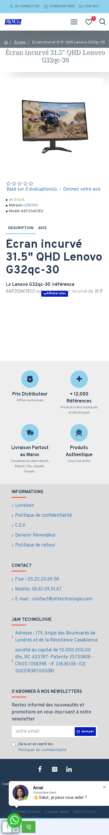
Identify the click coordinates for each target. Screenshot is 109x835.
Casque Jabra (57, 811)
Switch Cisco (84, 811)
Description (20, 228)
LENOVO (31, 205)
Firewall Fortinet (26, 811)
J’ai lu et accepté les (42, 747)
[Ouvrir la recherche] (102, 22)
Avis (42, 228)
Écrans (20, 42)
